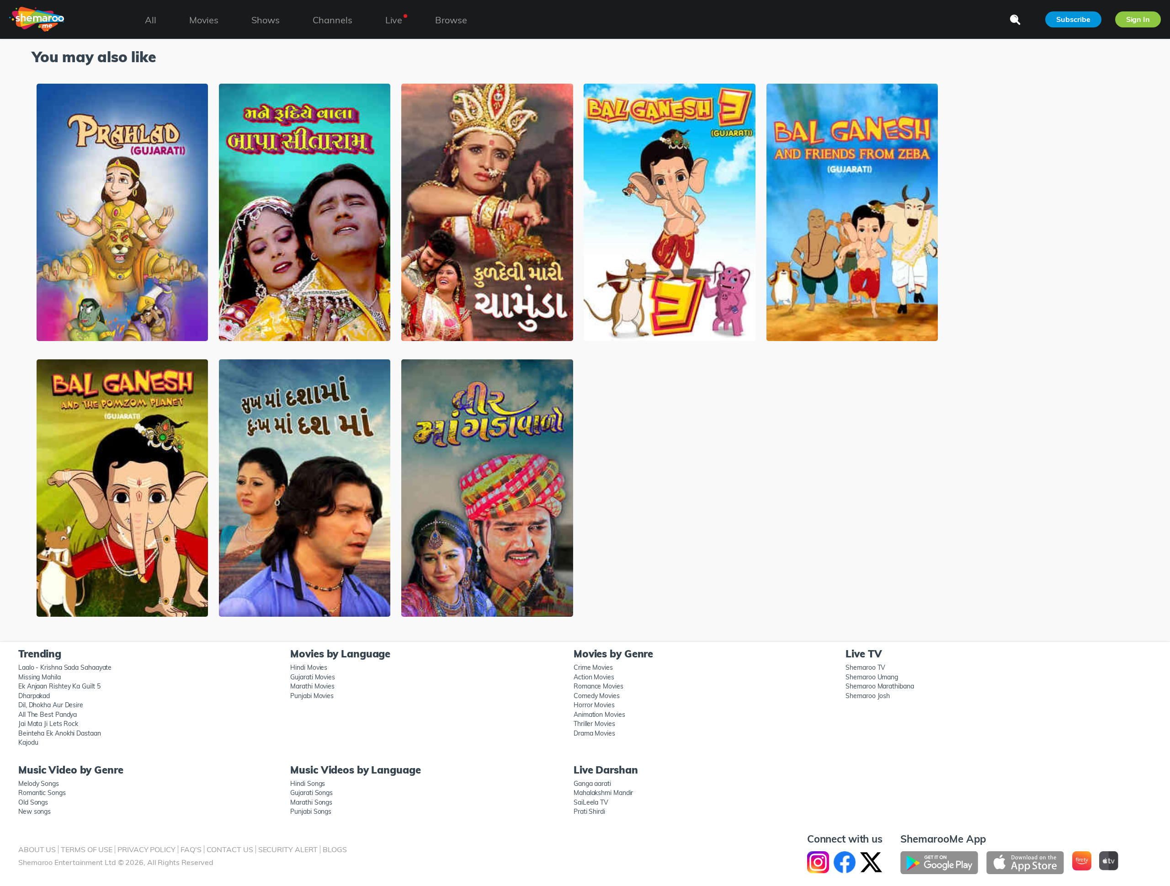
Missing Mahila (39, 677)
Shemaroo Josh (868, 696)
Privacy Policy (146, 849)
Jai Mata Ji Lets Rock (48, 724)
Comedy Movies (597, 696)
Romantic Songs (42, 793)
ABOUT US (37, 849)
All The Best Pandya (47, 714)
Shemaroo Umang (872, 677)
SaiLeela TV (591, 802)
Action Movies (594, 677)
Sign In (1138, 19)
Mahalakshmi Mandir (603, 793)
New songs (34, 811)
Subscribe (1073, 19)
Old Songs (33, 802)
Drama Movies (594, 733)
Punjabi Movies (312, 696)
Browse (451, 20)
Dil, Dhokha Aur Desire (50, 705)
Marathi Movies (312, 686)
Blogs (335, 849)
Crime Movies (593, 667)
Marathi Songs (311, 802)
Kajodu (28, 742)
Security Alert (288, 849)
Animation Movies (599, 714)
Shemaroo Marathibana (880, 686)
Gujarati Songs (311, 793)
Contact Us (230, 849)
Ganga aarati (592, 783)
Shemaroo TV (865, 667)
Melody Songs (38, 783)
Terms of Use (86, 849)
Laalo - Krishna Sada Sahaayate (65, 667)
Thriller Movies (594, 724)
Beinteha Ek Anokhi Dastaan (59, 733)
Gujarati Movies (312, 677)
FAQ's (191, 849)
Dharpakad (34, 696)
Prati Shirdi (589, 811)
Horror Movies (594, 705)
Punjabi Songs (310, 811)
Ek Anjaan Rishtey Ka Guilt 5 (59, 686)
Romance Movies (598, 686)
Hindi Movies (308, 667)
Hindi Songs (307, 783)
